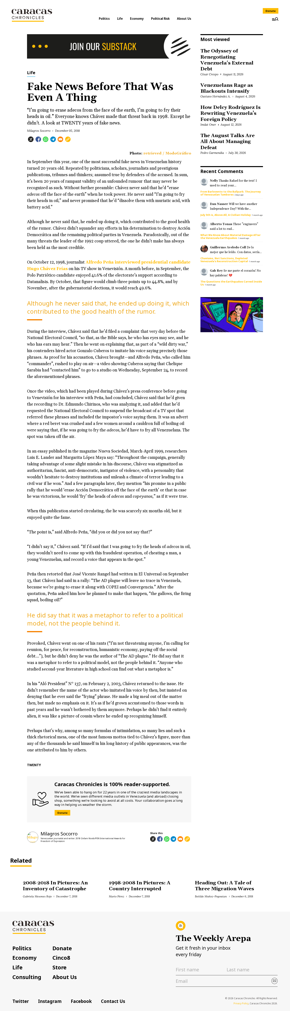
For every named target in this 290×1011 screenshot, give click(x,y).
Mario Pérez (116, 896)
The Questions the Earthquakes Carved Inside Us (231, 283)
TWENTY (34, 765)
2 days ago (239, 195)
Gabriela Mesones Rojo (37, 896)
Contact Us (113, 1001)
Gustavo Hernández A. (215, 96)
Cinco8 (61, 957)
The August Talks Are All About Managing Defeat (227, 142)
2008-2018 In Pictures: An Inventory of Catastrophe (55, 886)
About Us (184, 19)
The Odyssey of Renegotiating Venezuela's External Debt (226, 60)
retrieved (152, 153)
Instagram (50, 1001)
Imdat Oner (208, 124)
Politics (104, 19)
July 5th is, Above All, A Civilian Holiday (225, 215)
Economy (137, 19)
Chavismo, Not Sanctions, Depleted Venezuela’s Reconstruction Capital (224, 259)
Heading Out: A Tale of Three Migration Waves (224, 886)
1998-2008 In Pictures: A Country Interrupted (139, 886)
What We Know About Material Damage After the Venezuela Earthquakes (230, 236)
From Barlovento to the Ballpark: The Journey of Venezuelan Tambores (230, 193)
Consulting (26, 977)
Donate (271, 11)
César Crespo (209, 74)
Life (120, 19)
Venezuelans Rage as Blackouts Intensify (226, 88)
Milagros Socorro (38, 131)
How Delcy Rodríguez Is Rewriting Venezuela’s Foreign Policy (230, 113)
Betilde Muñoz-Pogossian (211, 896)
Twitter (20, 1001)
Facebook (81, 1001)
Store (59, 967)
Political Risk (160, 19)
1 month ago (257, 215)
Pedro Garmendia (212, 153)
